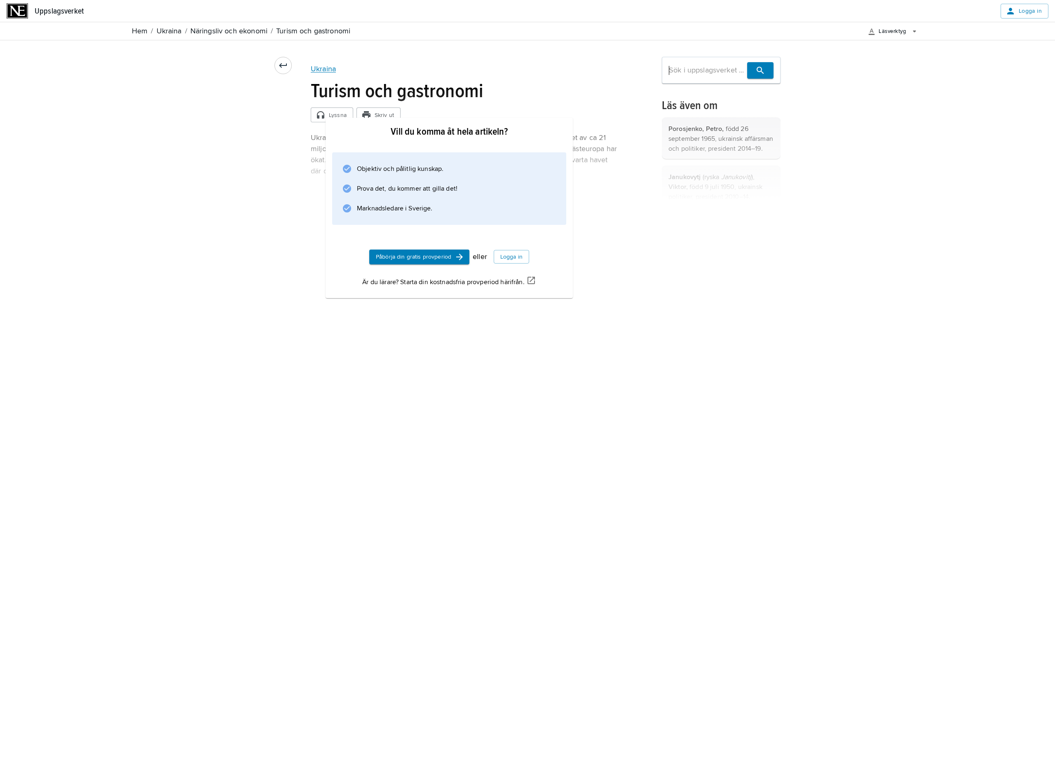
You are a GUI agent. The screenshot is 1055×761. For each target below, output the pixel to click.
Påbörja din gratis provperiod (413, 256)
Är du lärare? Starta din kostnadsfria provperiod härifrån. (443, 282)
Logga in (1030, 10)
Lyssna (338, 115)
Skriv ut (384, 115)
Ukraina (323, 68)
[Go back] (283, 65)
